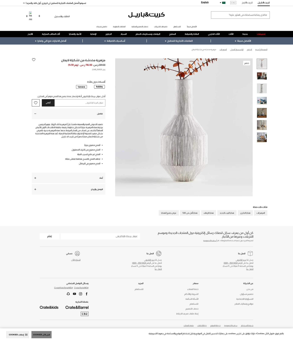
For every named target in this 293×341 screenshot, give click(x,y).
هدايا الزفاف (209, 213)
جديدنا (245, 34)
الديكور (108, 34)
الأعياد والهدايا (75, 34)
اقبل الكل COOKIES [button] (41, 335)
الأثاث (231, 34)
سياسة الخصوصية (209, 241)
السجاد (124, 34)
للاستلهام (194, 304)
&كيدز (30, 34)
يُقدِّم (49, 236)
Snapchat (68, 294)
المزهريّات (261, 213)
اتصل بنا (249, 269)
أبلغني (48, 103)
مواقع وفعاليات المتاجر (243, 304)
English (205, 2)
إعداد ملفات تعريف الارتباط (187, 313)
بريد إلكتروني (241, 260)
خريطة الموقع (215, 325)
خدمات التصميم (192, 308)
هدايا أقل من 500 (190, 213)
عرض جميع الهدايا (168, 213)
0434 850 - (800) (231, 263)
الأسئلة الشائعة (191, 299)
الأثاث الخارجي (214, 34)
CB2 (233, 3)
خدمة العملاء (192, 289)
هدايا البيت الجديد (227, 213)
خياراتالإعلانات (202, 325)
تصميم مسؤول (246, 294)
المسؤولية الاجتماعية (244, 299)
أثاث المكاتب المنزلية (51, 34)
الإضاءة (93, 34)
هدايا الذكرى (245, 213)
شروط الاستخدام (247, 325)
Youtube (74, 294)
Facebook (87, 294)
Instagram (80, 294)
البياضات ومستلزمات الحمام (148, 34)
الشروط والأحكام (191, 294)
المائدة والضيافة (192, 34)
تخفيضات (261, 34)
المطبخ (172, 34)
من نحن (249, 289)
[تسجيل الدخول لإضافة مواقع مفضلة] (33, 60)
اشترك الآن (75, 260)
